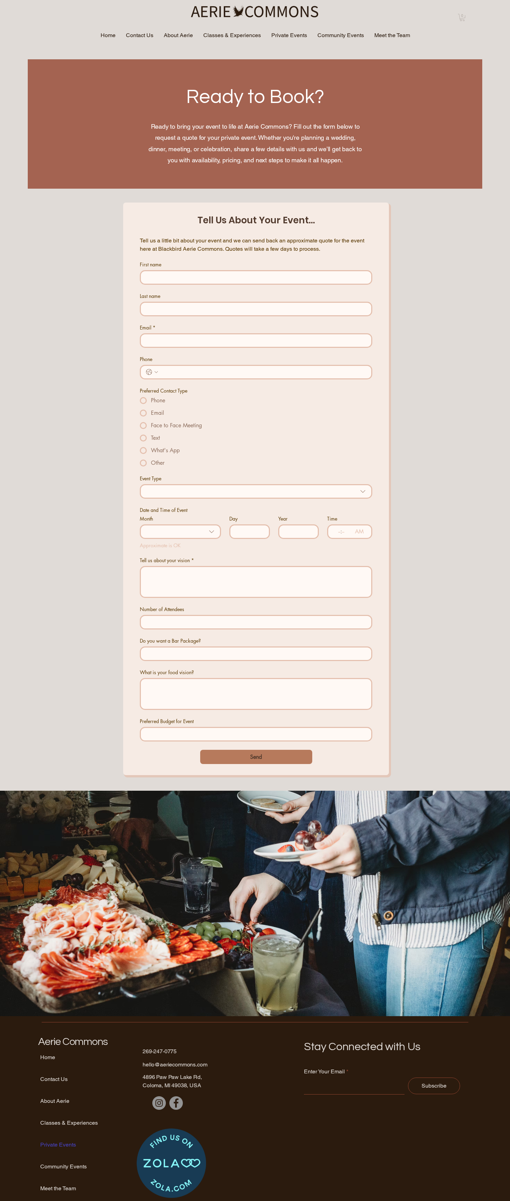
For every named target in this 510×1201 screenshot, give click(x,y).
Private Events (58, 1144)
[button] (462, 17)
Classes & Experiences (64, 1122)
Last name (150, 296)
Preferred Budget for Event (167, 721)
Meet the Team (58, 1188)
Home (47, 1057)
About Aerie (54, 1101)
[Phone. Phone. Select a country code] (152, 372)
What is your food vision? (167, 672)
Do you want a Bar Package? (170, 641)
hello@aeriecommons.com (175, 1064)
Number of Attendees (162, 609)
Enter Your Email (324, 1071)
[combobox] (256, 491)
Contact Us (54, 1079)
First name (150, 264)
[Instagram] (159, 1103)
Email (147, 328)
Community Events (63, 1166)
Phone (146, 359)
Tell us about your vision (167, 560)
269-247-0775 (160, 1051)
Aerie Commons (72, 1041)
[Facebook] (176, 1103)
